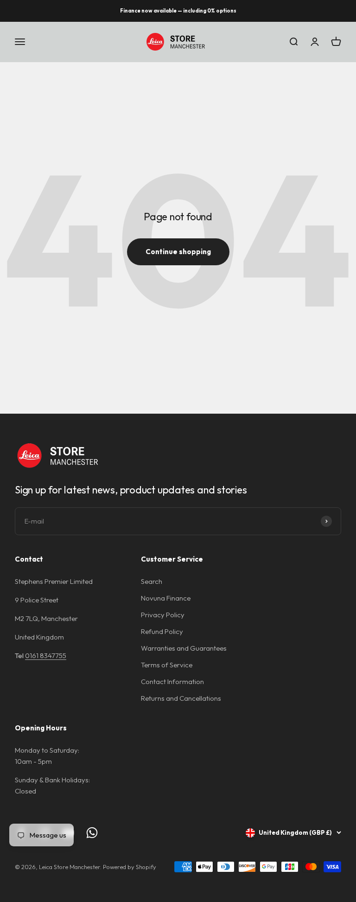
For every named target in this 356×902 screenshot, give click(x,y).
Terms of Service (166, 664)
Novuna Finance (166, 598)
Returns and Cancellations (181, 698)
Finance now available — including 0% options (178, 10)
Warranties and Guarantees (184, 648)
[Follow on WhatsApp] (92, 832)
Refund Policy (162, 631)
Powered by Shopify (129, 866)
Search (151, 581)
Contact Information (172, 681)
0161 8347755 (45, 655)
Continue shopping (178, 251)
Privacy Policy (162, 614)
